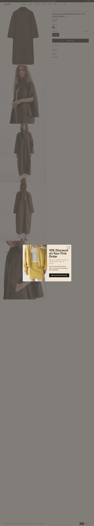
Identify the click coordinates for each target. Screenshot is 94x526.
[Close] (68, 247)
